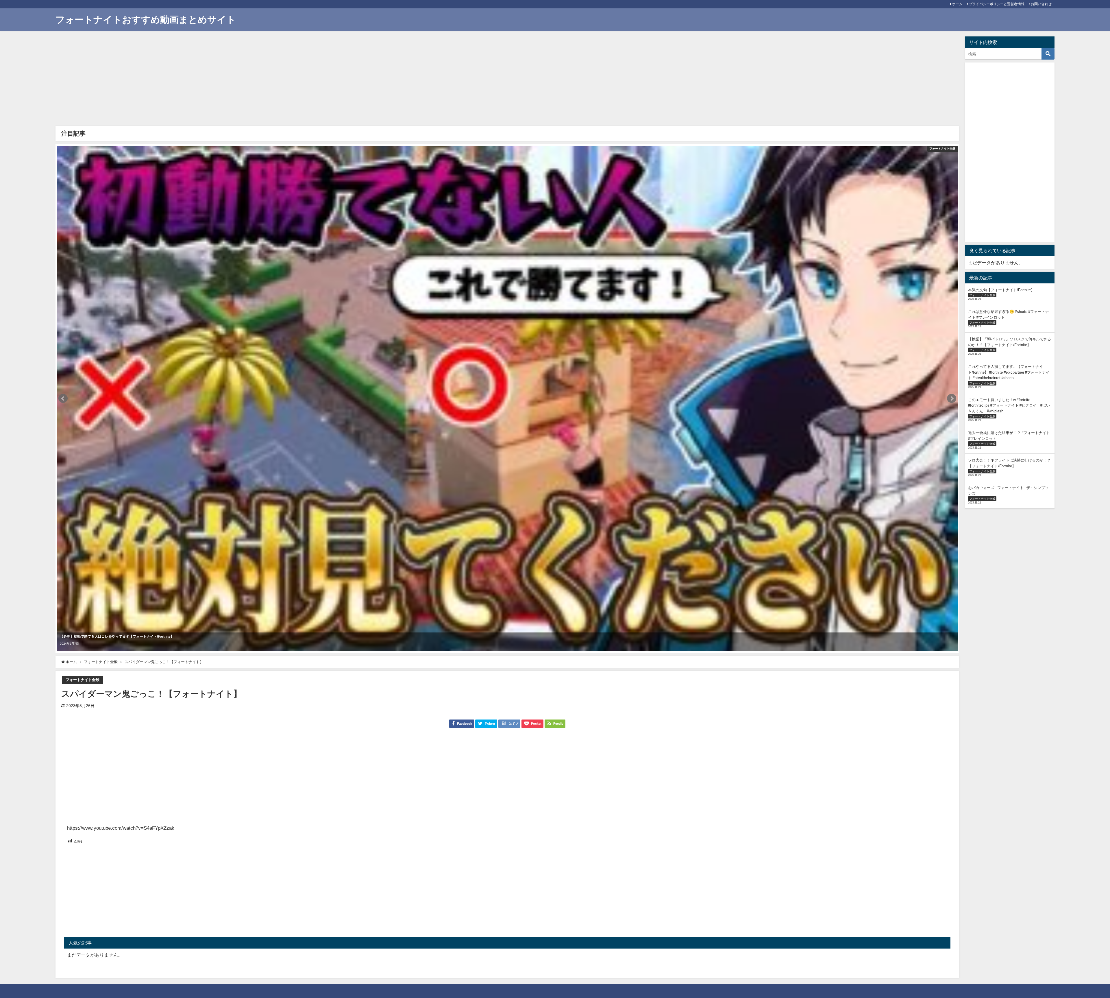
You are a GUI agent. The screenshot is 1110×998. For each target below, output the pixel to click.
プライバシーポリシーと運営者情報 (996, 4)
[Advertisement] (231, 79)
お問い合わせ (1041, 4)
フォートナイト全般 (82, 680)
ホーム (957, 4)
